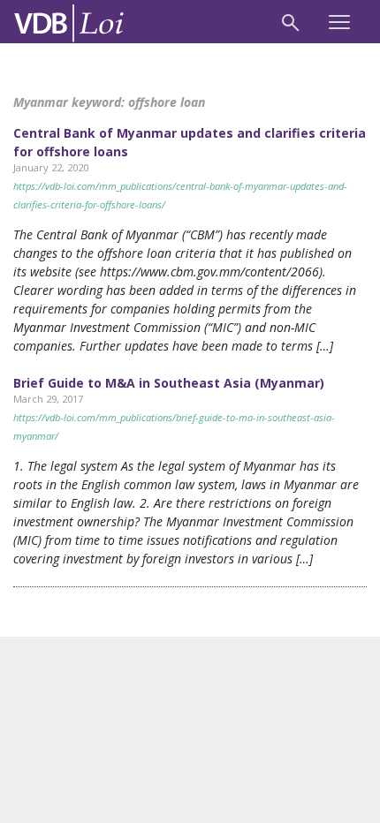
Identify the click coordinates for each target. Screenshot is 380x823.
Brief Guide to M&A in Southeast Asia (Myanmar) (168, 382)
